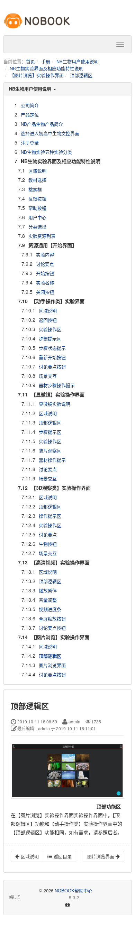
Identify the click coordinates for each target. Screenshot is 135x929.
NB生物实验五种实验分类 (46, 152)
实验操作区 (50, 329)
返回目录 (62, 856)
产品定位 (30, 114)
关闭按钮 (45, 292)
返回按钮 (48, 320)
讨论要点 (45, 264)
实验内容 (45, 254)
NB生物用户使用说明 (77, 61)
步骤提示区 (50, 338)
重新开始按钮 (52, 357)
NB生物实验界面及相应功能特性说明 (46, 68)
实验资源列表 (41, 236)
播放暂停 (48, 590)
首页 (30, 61)
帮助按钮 (37, 208)
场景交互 (48, 376)
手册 (45, 61)
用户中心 (37, 217)
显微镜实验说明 (54, 404)
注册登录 (30, 142)
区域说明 (37, 170)
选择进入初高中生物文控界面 (50, 133)
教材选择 (37, 180)
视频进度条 (50, 609)
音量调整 (48, 600)
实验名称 (45, 282)
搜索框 (35, 189)
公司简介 (30, 105)
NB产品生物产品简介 (42, 124)
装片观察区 (50, 450)
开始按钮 (45, 273)
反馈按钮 (37, 198)
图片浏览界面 (52, 665)
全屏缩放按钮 (52, 618)
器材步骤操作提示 (57, 385)
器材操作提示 (52, 460)
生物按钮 (48, 544)
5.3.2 (50, 897)
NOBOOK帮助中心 (73, 890)
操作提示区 (50, 516)
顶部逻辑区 (81, 75)
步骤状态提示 (52, 348)
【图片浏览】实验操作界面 (37, 75)
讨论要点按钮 (52, 366)
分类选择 (37, 226)
